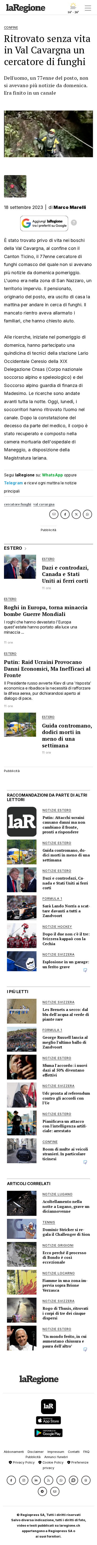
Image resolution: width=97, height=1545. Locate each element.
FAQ (86, 1452)
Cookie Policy (52, 1462)
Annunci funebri (56, 1457)
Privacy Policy (23, 1462)
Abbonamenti (14, 1452)
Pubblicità (33, 1457)
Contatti (74, 1452)
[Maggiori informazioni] (74, 223)
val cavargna (44, 504)
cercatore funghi (17, 504)
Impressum (56, 1452)
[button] (11, 1480)
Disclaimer (36, 1452)
